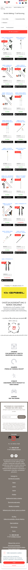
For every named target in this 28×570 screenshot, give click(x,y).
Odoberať (21, 417)
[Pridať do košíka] (7, 59)
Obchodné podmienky (14, 545)
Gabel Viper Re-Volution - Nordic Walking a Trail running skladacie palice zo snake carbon (20, 232)
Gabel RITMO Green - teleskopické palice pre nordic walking (20, 94)
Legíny (14, 486)
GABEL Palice (8, 7)
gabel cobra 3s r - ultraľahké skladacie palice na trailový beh (7, 66)
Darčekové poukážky (14, 478)
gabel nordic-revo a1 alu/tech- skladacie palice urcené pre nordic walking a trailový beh (7, 232)
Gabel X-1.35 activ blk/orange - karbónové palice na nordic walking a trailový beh (7, 205)
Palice (14, 482)
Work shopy (14, 527)
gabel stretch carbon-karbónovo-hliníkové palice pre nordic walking (20, 66)
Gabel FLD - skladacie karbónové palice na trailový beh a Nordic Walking (7, 177)
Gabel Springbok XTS (20, 203)
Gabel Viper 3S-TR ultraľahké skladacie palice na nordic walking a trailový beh (20, 39)
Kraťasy (14, 494)
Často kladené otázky (14, 549)
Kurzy (14, 531)
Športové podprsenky (14, 502)
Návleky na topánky (14, 506)
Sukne (14, 490)
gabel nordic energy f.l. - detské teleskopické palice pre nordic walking (7, 39)
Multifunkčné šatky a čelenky (14, 498)
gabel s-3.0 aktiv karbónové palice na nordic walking (7, 149)
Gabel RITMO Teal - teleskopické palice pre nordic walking (7, 122)
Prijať (14, 562)
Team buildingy (14, 523)
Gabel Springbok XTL (7, 259)
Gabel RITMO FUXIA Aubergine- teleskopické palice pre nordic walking (20, 149)
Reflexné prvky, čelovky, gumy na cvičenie (14, 510)
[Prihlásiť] (20, 2)
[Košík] (22, 2)
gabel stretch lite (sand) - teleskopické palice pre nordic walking (7, 94)
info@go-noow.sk (16, 449)
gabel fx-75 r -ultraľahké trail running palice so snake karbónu (21, 122)
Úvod (2, 7)
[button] (16, 2)
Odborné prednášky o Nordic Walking (14, 519)
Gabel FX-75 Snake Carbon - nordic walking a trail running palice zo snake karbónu (21, 177)
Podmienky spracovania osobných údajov (14, 547)
